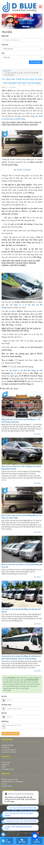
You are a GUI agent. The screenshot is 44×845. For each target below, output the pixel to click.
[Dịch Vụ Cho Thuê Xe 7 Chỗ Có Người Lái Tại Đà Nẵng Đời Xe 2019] (22, 450)
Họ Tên (4, 696)
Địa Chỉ (4, 712)
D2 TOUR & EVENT (22, 169)
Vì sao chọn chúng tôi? (9, 749)
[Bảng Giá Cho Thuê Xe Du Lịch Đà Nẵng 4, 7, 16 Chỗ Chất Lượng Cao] (22, 403)
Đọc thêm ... (38, 433)
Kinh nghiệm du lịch (8, 768)
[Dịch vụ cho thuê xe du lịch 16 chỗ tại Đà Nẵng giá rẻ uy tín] (22, 548)
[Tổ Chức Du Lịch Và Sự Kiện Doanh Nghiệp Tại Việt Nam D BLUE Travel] (22, 7)
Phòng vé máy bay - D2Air (10, 779)
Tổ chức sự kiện (7, 786)
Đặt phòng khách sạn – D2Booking (12, 781)
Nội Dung (5, 721)
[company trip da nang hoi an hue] (22, 21)
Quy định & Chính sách (9, 751)
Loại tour (5, 44)
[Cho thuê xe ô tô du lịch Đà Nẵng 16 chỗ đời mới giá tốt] (22, 593)
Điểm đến (5, 35)
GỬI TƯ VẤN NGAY (11, 733)
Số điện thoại (6, 704)
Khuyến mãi (5, 764)
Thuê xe (4, 783)
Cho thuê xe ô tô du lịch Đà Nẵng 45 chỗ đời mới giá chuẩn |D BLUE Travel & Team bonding (21, 656)
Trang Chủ (6, 70)
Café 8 (4, 766)
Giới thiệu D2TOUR (7, 745)
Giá (3, 52)
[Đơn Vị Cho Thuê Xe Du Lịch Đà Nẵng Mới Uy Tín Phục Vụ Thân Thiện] (22, 499)
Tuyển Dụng (5, 747)
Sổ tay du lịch (6, 762)
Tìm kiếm (36, 61)
